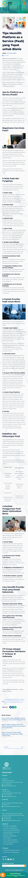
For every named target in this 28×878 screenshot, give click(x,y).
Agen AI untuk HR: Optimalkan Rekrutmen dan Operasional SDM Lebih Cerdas (12, 734)
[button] (10, 707)
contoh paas (21, 699)
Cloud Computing (7, 699)
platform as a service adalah (9, 702)
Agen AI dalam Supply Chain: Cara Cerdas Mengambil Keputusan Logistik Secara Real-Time (14, 726)
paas (5, 700)
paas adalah (8, 700)
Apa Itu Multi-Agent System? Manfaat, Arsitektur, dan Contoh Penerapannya (14, 718)
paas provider (13, 700)
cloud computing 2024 (15, 699)
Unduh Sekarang (15, 873)
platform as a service (21, 700)
